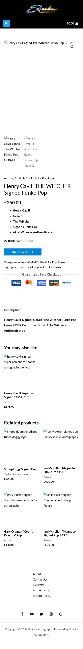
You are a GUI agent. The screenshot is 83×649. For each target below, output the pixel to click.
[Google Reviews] (61, 614)
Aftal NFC (21, 178)
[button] (72, 46)
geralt (14, 267)
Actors (8, 178)
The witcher (54, 267)
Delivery (38, 585)
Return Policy (41, 595)
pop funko (40, 267)
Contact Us (40, 579)
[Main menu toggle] (6, 23)
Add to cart (23, 251)
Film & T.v (35, 178)
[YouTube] (32, 614)
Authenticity (41, 590)
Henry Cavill (26, 267)
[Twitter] (41, 614)
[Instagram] (51, 614)
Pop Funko (49, 178)
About (37, 574)
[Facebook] (22, 614)
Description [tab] (12, 310)
